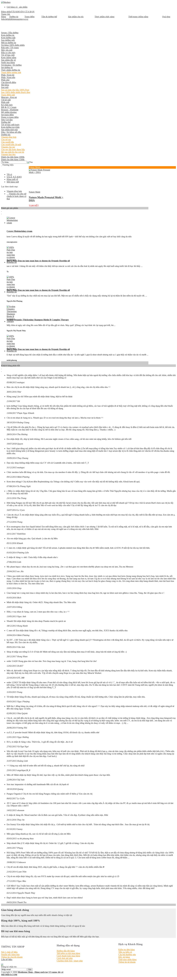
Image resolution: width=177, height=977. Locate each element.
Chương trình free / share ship (70, 961)
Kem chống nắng (8, 57)
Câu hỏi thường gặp (127, 954)
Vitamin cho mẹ (8, 147)
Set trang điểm (7, 115)
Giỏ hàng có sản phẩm (17, 7)
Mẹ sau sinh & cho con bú (12, 152)
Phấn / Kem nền (8, 77)
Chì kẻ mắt (6, 100)
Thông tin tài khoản (127, 962)
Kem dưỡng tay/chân (10, 127)
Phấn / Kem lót (7, 75)
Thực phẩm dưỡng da (10, 70)
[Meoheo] (6, 2)
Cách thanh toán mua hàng (68, 956)
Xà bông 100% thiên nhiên (13, 45)
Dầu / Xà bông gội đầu (11, 132)
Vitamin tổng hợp (8, 137)
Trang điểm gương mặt (11, 72)
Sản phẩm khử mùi (9, 129)
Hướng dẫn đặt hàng (66, 951)
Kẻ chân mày (7, 105)
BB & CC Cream (8, 107)
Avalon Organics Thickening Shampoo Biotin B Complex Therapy (38, 320)
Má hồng (5, 85)
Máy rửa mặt (6, 50)
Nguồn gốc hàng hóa (10, 954)
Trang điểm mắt (8, 95)
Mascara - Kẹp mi (9, 97)
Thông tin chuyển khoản (12, 957)
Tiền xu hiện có (125, 952)
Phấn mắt (5, 102)
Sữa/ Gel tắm (7, 120)
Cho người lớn (7, 142)
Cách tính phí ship (65, 958)
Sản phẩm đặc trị (8, 60)
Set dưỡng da (7, 67)
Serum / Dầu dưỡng (9, 32)
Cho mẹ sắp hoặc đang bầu (13, 149)
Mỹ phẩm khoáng (9, 112)
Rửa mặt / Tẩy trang (10, 47)
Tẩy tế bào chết (8, 55)
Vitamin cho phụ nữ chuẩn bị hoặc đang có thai (16, 196)
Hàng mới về (12, 179)
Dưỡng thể (6, 122)
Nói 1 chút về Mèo (9, 952)
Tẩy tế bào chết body (10, 124)
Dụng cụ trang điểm (10, 117)
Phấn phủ (5, 80)
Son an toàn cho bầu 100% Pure (15, 90)
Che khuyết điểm (8, 82)
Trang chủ (5, 14)
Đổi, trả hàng (124, 957)
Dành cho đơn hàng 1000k (12, 157)
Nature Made (34, 192)
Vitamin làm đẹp (8, 154)
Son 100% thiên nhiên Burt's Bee (15, 92)
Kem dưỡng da (7, 35)
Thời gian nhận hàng (127, 959)
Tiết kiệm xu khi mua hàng (68, 953)
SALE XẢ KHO (14, 177)
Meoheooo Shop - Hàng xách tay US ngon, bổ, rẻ (40, 972)
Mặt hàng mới (13, 182)
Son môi (4, 87)
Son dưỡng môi (8, 40)
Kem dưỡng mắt (8, 37)
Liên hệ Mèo (6, 959)
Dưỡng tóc (6, 134)
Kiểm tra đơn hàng (126, 949)
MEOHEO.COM (9, 974)
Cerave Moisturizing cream (19, 231)
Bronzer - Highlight (9, 110)
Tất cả (9, 174)
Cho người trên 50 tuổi (11, 144)
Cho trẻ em (6, 139)
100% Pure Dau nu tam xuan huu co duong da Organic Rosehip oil (38, 261)
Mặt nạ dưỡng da (8, 42)
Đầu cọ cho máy (8, 52)
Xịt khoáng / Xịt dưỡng (11, 65)
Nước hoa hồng (8, 62)
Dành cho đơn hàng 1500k (12, 159)
